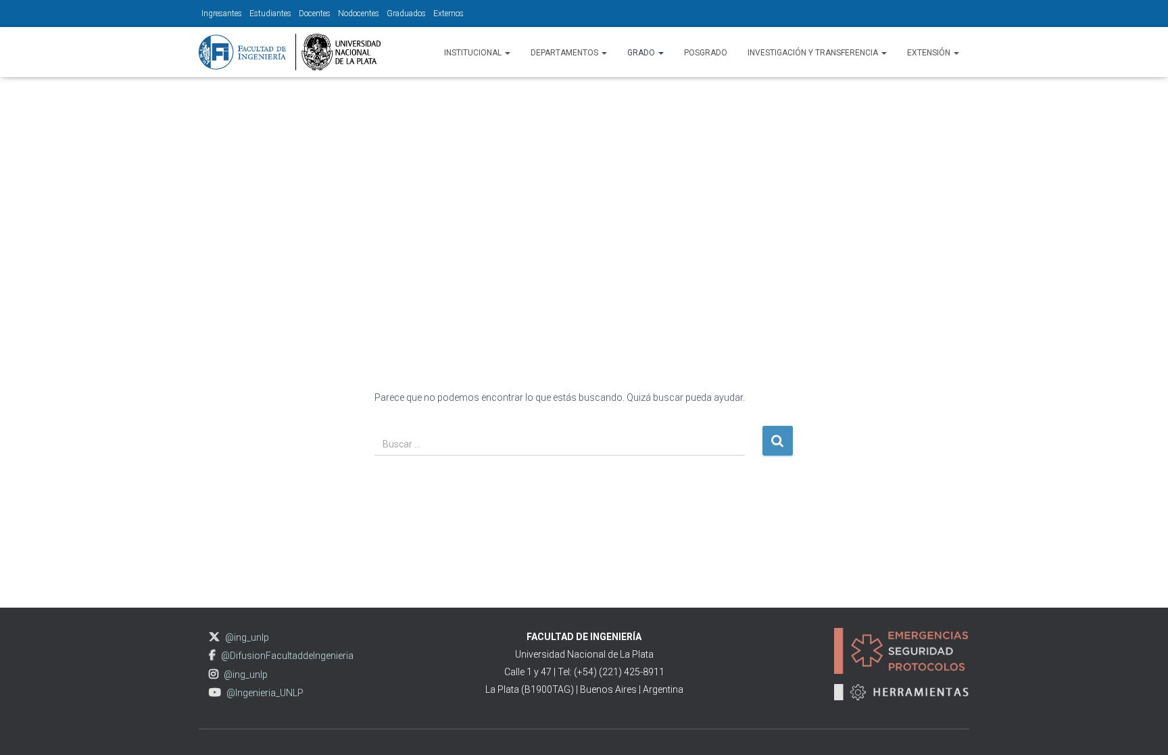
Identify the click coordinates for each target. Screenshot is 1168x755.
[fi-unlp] (290, 52)
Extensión (929, 52)
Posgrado (705, 52)
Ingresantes (221, 13)
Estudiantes (270, 13)
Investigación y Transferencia (814, 52)
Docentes (315, 13)
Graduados (406, 13)
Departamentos (565, 52)
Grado (642, 52)
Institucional (474, 52)
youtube (214, 692)
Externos (448, 13)
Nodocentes (358, 13)
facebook (212, 655)
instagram (213, 674)
